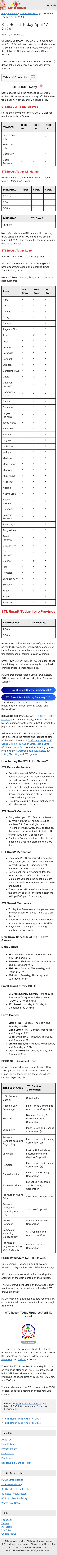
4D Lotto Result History (14, 1493)
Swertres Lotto (24, 750)
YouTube (6, 1530)
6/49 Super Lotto (25, 743)
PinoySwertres (9, 13)
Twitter (22, 1359)
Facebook (6, 1359)
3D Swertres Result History (16, 1489)
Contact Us (7, 1453)
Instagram (6, 1526)
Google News (8, 1533)
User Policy (7, 1444)
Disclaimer (7, 1458)
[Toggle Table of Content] (31, 77)
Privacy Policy (9, 1449)
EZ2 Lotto (39, 750)
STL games (31, 754)
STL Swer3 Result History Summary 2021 (28, 697)
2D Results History (11, 1484)
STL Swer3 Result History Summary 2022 (29, 690)
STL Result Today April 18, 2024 (23, 1423)
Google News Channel (28, 1403)
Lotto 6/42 (19, 747)
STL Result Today (30, 13)
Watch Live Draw (10, 1503)
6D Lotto (13, 754)
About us (6, 1439)
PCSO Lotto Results (12, 1479)
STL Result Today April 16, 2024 (23, 1418)
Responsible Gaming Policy (16, 1462)
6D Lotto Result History (14, 1498)
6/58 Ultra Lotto (37, 740)
